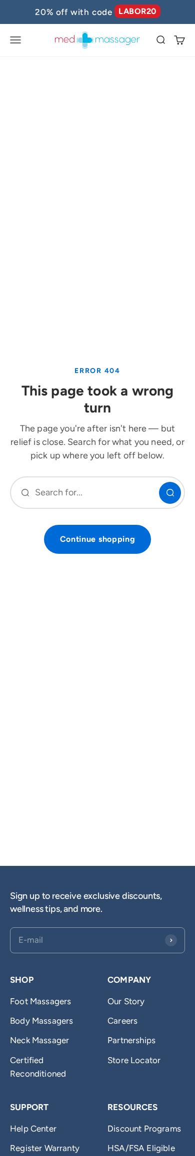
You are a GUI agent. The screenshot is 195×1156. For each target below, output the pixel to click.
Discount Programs (144, 1129)
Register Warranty (45, 1148)
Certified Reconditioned (38, 1067)
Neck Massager (39, 1040)
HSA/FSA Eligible (141, 1148)
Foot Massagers (40, 1001)
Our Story (126, 1001)
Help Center (33, 1129)
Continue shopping (98, 539)
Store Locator (134, 1060)
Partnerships (132, 1040)
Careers (123, 1021)
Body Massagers (41, 1021)
